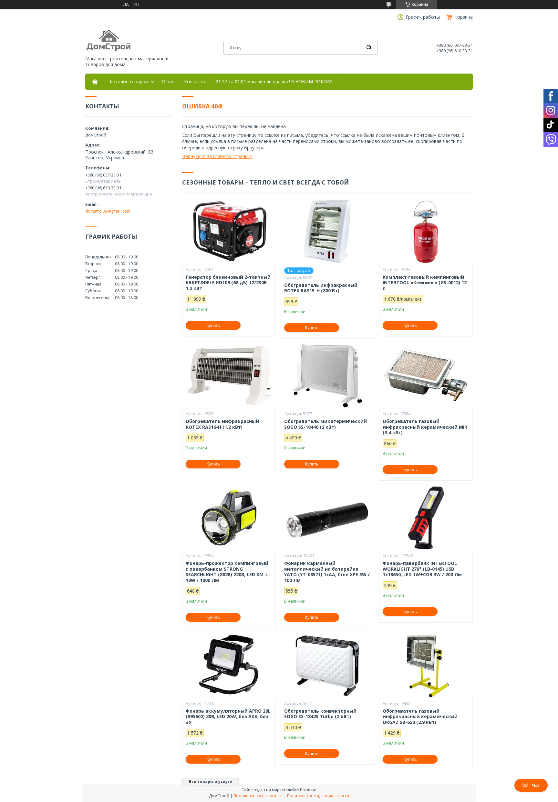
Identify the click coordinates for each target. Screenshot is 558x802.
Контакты (195, 82)
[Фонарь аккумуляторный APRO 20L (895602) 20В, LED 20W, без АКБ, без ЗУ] (229, 665)
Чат (536, 785)
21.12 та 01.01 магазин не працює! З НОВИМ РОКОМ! (274, 82)
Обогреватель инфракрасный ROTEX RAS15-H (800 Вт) (320, 288)
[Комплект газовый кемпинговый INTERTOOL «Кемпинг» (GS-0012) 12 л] (426, 231)
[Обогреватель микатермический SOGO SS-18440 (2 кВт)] (327, 376)
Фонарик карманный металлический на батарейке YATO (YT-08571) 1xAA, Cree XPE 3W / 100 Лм (327, 571)
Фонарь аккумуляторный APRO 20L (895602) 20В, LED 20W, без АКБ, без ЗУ (228, 716)
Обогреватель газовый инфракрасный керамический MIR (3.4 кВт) (425, 427)
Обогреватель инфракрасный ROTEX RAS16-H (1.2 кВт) (222, 424)
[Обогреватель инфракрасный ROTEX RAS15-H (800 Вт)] (327, 231)
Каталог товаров (129, 82)
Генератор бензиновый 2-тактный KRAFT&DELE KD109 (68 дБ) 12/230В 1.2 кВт (228, 282)
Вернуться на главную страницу (217, 156)
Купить (213, 325)
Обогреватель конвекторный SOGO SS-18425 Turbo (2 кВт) (320, 713)
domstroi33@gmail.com (107, 211)
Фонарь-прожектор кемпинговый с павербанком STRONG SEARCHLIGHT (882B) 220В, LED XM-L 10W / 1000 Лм (227, 571)
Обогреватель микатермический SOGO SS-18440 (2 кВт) (325, 424)
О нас (168, 82)
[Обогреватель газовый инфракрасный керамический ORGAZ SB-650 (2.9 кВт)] (426, 665)
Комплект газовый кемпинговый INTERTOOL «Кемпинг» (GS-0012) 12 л (425, 282)
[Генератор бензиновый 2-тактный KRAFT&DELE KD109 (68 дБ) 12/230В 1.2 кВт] (229, 231)
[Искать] (369, 47)
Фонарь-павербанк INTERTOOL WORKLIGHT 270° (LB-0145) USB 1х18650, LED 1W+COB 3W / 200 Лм (422, 568)
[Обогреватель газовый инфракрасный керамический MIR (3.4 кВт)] (426, 376)
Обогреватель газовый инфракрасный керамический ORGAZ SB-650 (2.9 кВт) (420, 716)
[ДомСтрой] (109, 40)
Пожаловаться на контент (258, 795)
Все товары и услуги (210, 781)
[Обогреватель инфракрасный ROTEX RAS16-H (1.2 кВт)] (229, 376)
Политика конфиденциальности (318, 795)
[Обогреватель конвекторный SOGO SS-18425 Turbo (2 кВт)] (327, 665)
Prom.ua (308, 790)
